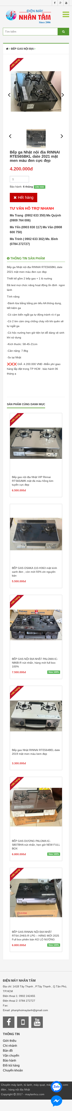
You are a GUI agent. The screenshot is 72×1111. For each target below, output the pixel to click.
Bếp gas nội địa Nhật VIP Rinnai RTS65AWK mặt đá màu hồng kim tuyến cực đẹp (32, 481)
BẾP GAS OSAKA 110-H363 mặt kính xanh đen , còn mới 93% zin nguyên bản (34, 571)
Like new (39, 187)
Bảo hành (9, 1060)
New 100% (54, 672)
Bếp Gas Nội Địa (22, 48)
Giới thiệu (9, 1040)
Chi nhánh (10, 1045)
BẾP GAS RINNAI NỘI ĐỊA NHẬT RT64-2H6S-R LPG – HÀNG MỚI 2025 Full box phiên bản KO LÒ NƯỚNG (35, 935)
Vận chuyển (11, 1055)
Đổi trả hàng (11, 1065)
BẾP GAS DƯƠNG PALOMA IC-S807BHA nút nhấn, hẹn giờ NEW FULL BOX (36, 844)
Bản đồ (8, 1050)
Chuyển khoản (13, 1070)
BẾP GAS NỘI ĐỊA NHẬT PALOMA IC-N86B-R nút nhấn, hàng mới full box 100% (35, 662)
